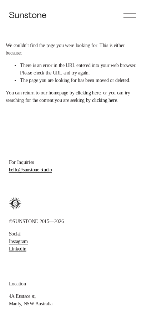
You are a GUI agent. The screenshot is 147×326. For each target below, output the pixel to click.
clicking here (88, 92)
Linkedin (17, 249)
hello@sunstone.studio (30, 169)
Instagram (18, 241)
